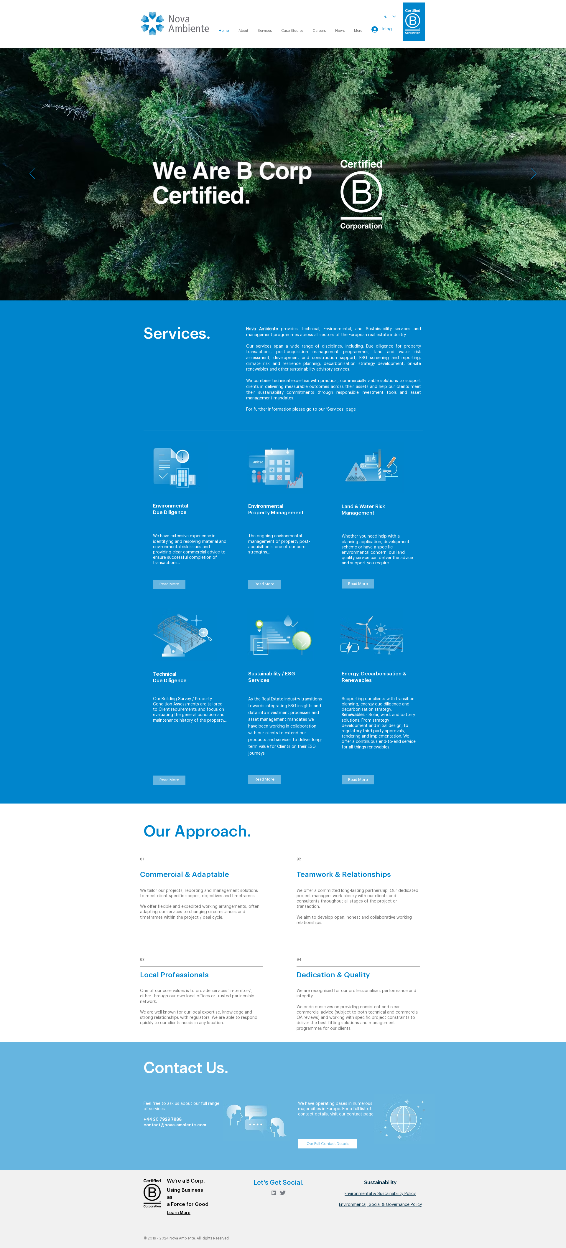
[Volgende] (534, 174)
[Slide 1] (280, 286)
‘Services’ (335, 409)
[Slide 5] (285, 286)
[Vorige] (32, 174)
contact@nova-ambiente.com (175, 1125)
